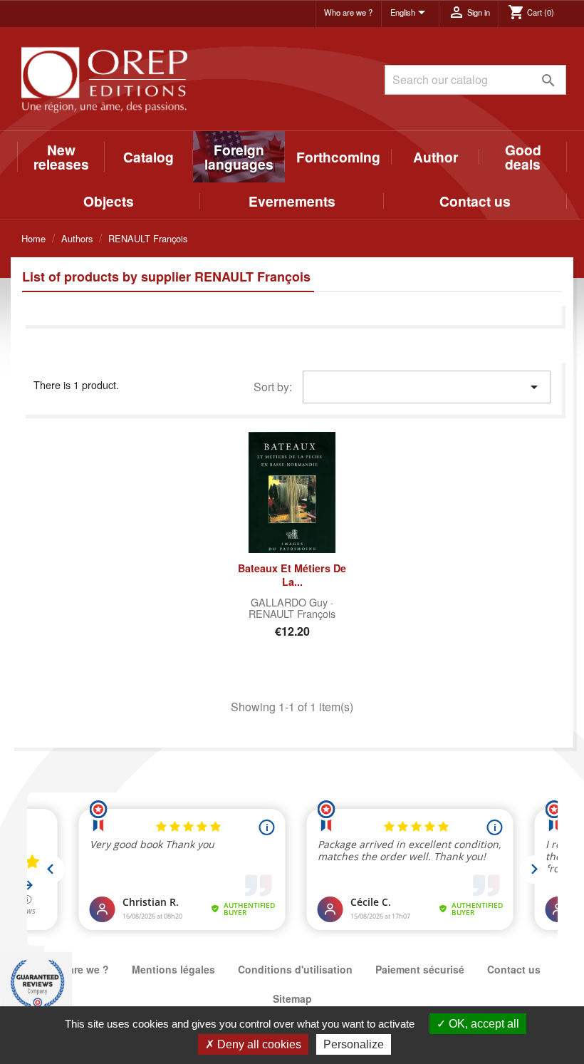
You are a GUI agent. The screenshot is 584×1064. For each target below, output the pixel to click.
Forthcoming (338, 157)
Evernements (292, 201)
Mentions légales (173, 969)
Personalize (353, 1044)
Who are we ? (348, 12)
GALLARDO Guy (290, 601)
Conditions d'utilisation (295, 969)
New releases (61, 157)
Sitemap (292, 998)
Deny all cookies (257, 1044)
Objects (108, 201)
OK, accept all (482, 1024)
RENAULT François (292, 613)
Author (435, 157)
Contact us (475, 201)
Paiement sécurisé (419, 969)
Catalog (148, 157)
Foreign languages (238, 157)
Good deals (523, 157)
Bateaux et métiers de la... (292, 575)
